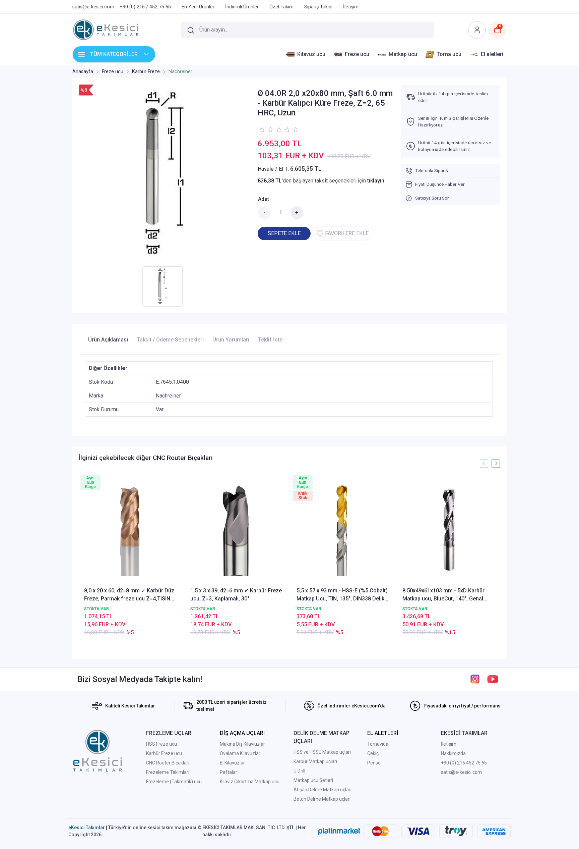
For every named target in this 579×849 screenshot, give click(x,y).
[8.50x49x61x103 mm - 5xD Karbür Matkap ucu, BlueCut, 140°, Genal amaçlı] (448, 530)
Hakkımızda (453, 753)
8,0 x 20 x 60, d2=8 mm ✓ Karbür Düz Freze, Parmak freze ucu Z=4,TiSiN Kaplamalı (129, 595)
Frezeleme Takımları (167, 772)
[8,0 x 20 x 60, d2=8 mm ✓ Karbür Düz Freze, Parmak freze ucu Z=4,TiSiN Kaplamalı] (130, 530)
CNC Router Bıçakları (167, 762)
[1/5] (262, 129)
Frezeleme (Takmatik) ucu (174, 781)
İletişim (448, 744)
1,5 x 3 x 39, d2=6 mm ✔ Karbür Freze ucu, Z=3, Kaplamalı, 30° (236, 594)
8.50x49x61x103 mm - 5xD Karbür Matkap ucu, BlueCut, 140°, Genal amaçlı (443, 595)
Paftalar (228, 772)
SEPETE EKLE (284, 233)
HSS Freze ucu (161, 744)
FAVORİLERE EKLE (347, 233)
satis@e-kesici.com (461, 772)
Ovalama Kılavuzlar (240, 753)
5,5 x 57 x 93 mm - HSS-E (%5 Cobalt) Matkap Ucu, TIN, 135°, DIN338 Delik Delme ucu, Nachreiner (342, 595)
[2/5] (266, 129)
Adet (263, 199)
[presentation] (484, 463)
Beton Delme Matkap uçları (322, 799)
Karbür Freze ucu (164, 753)
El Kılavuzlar (232, 762)
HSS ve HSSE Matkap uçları (322, 752)
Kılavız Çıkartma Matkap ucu (249, 781)
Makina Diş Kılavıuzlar (242, 744)
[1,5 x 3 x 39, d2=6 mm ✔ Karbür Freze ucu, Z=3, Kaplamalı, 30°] (236, 530)
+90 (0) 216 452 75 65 (464, 762)
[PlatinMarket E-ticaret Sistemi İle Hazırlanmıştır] (339, 831)
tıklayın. (376, 180)
